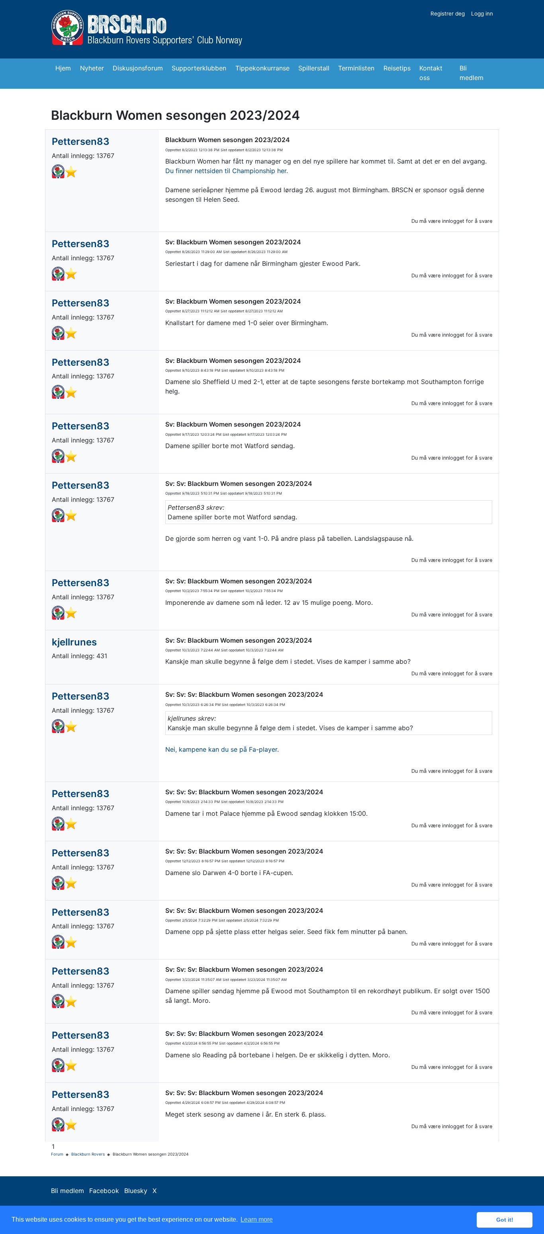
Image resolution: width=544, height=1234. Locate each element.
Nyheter (92, 68)
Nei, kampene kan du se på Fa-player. (223, 749)
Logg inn (482, 13)
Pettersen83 (81, 141)
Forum (57, 1154)
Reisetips (397, 68)
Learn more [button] (257, 1219)
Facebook (104, 1191)
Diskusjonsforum (138, 68)
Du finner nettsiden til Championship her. (226, 171)
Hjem (63, 68)
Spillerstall (313, 68)
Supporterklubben (199, 68)
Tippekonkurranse (262, 68)
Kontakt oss (430, 73)
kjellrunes (74, 642)
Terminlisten (356, 68)
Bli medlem (471, 73)
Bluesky (135, 1191)
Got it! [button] (504, 1219)
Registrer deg (448, 13)
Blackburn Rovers (88, 1154)
